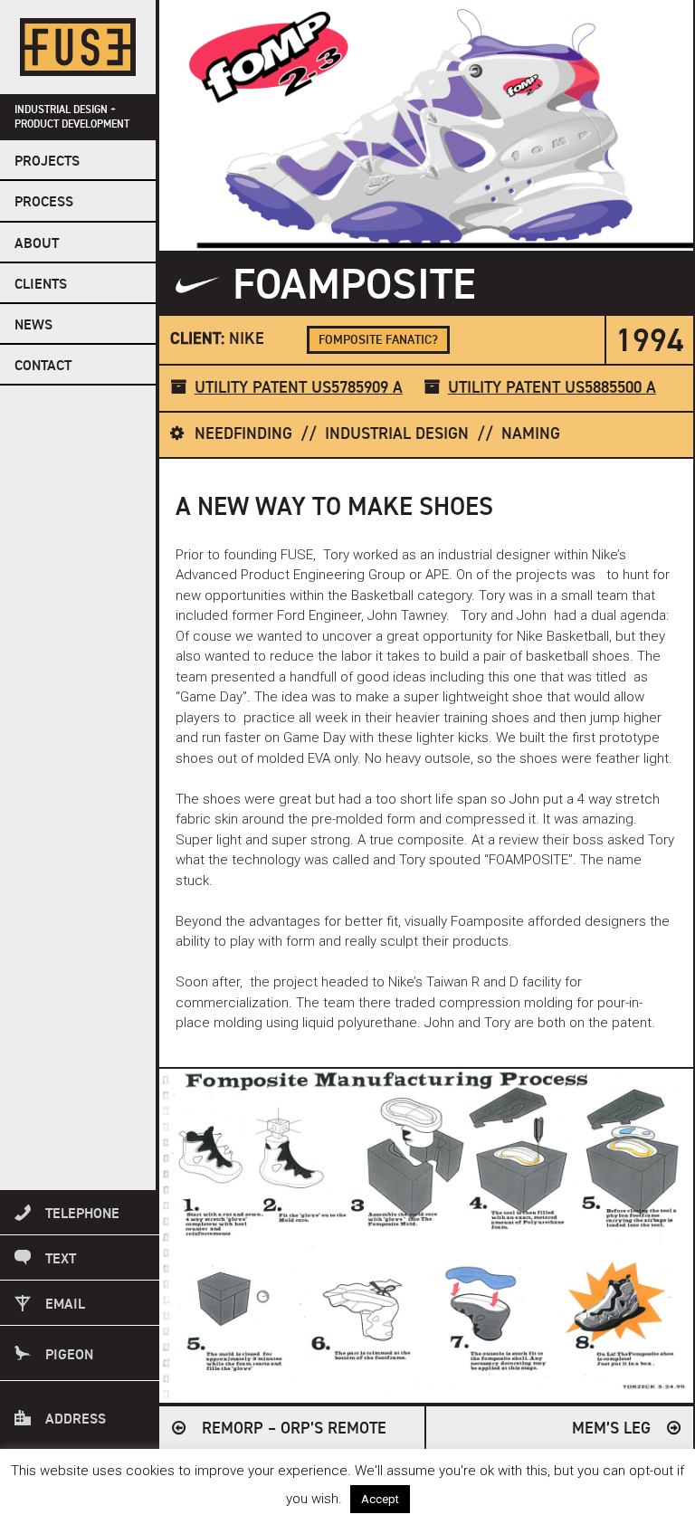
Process (43, 202)
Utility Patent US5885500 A (552, 388)
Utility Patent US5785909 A (299, 388)
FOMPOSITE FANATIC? (378, 340)
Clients (40, 285)
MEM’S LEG (611, 1429)
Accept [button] (380, 1499)
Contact (42, 366)
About (36, 244)
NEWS (33, 326)
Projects (47, 162)
